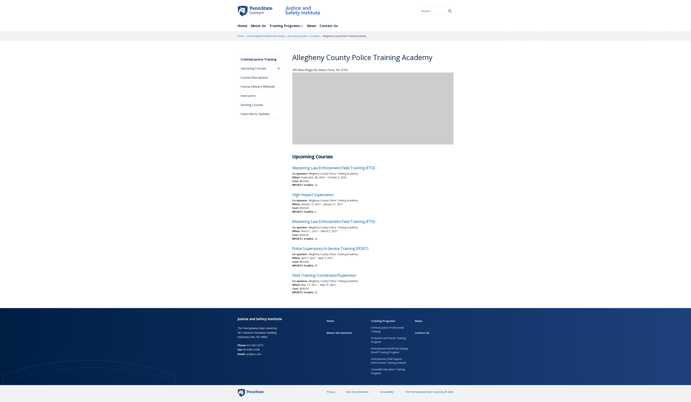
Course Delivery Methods (258, 87)
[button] (279, 68)
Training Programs (284, 26)
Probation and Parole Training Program (388, 340)
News (311, 26)
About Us (258, 26)
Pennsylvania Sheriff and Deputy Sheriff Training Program (389, 350)
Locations (315, 36)
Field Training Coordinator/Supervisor (324, 275)
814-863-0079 (255, 345)
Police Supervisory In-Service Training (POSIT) (330, 248)
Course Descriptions (254, 78)
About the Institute (339, 333)
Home (242, 26)
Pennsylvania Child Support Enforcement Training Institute (388, 360)
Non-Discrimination (357, 392)
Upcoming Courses (297, 36)
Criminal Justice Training (259, 59)
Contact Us (329, 26)
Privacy (331, 392)
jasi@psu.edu (253, 354)
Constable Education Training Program (388, 371)
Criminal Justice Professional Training (265, 36)
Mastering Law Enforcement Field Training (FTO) (333, 167)
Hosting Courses (252, 105)
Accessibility (387, 392)
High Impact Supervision (313, 194)
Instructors (248, 96)
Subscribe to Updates (255, 114)
